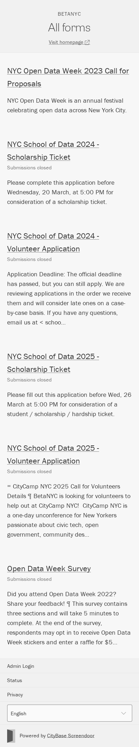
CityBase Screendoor (70, 735)
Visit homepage (67, 42)
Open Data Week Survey (49, 568)
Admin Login (20, 665)
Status (14, 680)
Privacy (15, 694)
